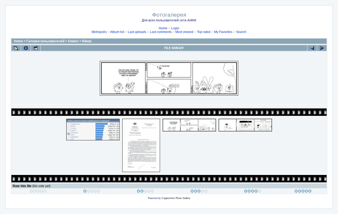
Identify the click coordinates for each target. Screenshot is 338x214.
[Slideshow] (35, 48)
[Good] (199, 192)
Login (175, 28)
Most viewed (184, 32)
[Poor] (91, 192)
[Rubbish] (38, 192)
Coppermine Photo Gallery (176, 198)
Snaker (73, 41)
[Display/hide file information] (26, 48)
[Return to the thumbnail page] (16, 48)
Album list (117, 32)
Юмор (86, 41)
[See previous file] (312, 48)
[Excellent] (252, 192)
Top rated (203, 32)
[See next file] (322, 48)
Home (163, 28)
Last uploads (137, 32)
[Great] (303, 192)
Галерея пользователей (45, 41)
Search (241, 32)
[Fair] (145, 192)
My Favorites (223, 32)
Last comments (161, 32)
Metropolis (99, 32)
